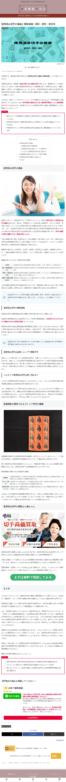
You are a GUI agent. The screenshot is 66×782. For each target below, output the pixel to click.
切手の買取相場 (6, 726)
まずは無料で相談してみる (33, 577)
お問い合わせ (11, 774)
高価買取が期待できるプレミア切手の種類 (33, 154)
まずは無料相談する (33, 717)
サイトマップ (54, 774)
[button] (54, 734)
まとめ (22, 160)
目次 (30, 139)
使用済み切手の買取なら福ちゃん (30, 157)
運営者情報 (33, 776)
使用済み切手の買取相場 (29, 146)
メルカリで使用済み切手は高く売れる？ (34, 151)
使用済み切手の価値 (26, 143)
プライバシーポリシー (33, 774)
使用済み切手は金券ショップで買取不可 (34, 148)
